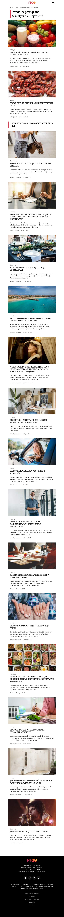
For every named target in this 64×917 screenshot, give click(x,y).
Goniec (41, 888)
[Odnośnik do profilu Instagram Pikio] (38, 878)
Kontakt (32, 905)
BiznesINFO (25, 884)
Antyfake (36, 886)
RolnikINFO (43, 884)
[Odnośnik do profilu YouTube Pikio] (34, 878)
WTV (47, 884)
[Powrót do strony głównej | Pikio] (32, 2)
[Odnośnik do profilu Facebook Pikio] (25, 878)
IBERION (32, 865)
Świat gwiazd (29, 888)
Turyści (51, 884)
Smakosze (13, 886)
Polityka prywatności (32, 899)
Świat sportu (36, 888)
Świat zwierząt (19, 886)
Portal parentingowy (44, 886)
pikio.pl (12, 7)
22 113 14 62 (36, 869)
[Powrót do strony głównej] (32, 860)
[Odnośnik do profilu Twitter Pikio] (30, 878)
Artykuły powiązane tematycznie (24, 7)
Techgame (26, 886)
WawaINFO (36, 884)
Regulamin (32, 896)
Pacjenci (31, 884)
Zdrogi (31, 886)
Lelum (20, 884)
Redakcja (32, 902)
